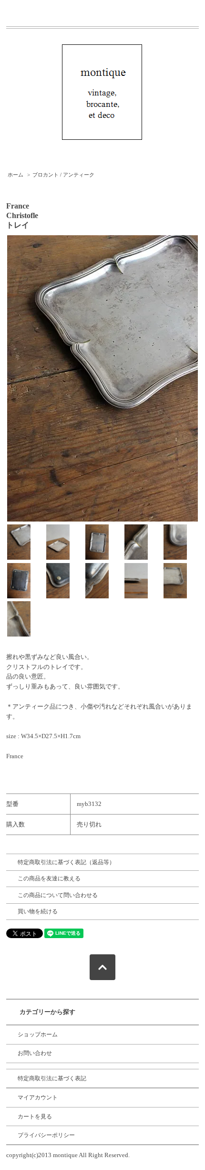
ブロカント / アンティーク (63, 175)
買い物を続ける (38, 911)
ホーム (15, 175)
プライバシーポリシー (46, 1135)
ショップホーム (38, 1034)
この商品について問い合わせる (58, 895)
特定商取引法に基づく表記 (52, 1078)
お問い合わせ (35, 1053)
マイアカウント (38, 1097)
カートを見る (35, 1116)
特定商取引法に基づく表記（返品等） (66, 862)
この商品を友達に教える (49, 878)
